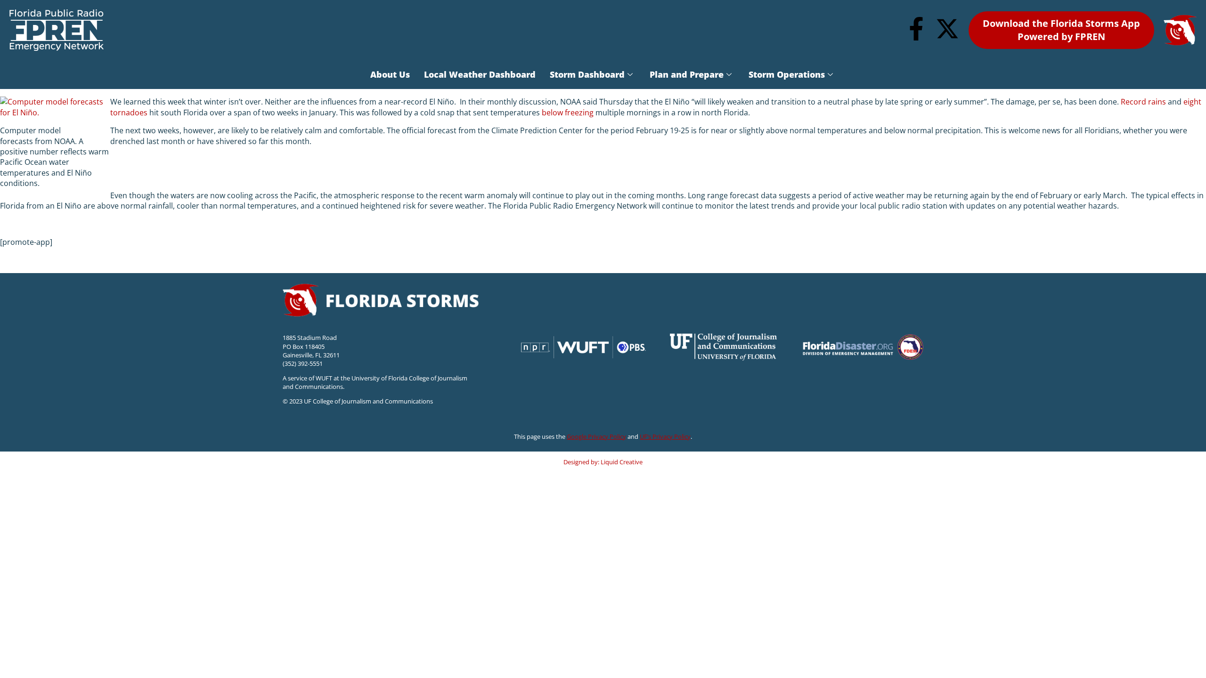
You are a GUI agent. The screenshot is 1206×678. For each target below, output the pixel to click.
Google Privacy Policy (596, 436)
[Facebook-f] (916, 28)
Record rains (1143, 102)
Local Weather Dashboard (480, 74)
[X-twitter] (947, 28)
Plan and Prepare (687, 74)
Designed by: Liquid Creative (603, 462)
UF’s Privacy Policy (665, 436)
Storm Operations (787, 74)
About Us (390, 74)
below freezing (568, 112)
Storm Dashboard (587, 74)
